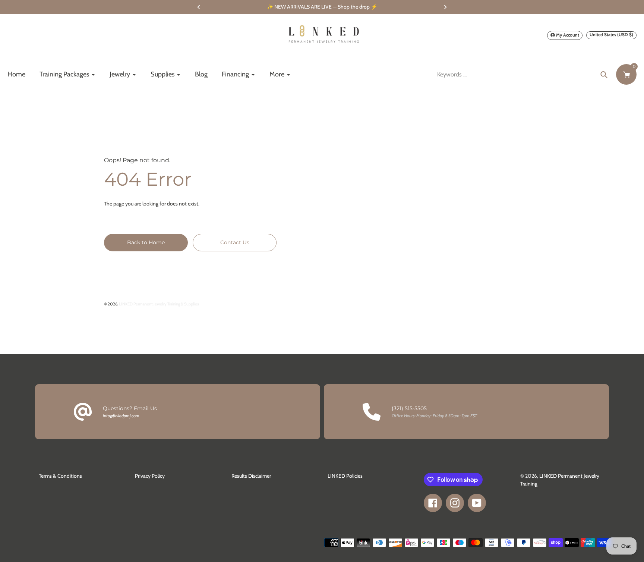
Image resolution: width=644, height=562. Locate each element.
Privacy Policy (150, 475)
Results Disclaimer (251, 475)
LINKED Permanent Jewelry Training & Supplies (159, 304)
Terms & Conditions (60, 475)
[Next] (445, 7)
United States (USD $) (611, 34)
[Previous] (199, 7)
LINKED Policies (345, 475)
